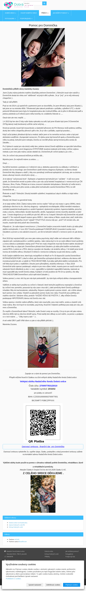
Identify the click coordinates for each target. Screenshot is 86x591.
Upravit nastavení (35, 585)
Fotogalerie (9, 19)
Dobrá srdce (10, 13)
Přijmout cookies (71, 585)
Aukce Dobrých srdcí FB (17, 525)
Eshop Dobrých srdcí (29, 13)
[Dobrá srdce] (11, 5)
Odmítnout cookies (53, 585)
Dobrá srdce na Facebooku (18, 523)
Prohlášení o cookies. (13, 579)
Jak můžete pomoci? (60, 13)
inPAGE (16, 539)
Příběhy (44, 13)
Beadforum (23, 542)
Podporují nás (25, 19)
